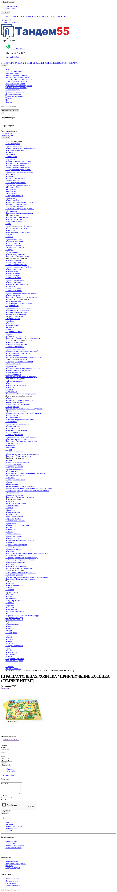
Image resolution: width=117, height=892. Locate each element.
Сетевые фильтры (13, 372)
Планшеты (10, 286)
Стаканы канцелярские (15, 349)
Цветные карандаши (14, 512)
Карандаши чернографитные (17, 310)
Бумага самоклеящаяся (15, 178)
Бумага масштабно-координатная (19, 202)
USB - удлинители (13, 375)
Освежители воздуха (14, 469)
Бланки (9, 152)
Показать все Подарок (14, 661)
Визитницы (10, 447)
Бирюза (9, 639)
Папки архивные (12, 273)
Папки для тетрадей (14, 536)
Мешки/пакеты (12, 493)
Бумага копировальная (15, 165)
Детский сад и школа (13, 826)
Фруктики (10, 654)
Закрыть (5, 813)
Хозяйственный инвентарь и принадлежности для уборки (28, 488)
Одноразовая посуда (14, 618)
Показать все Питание (14, 620)
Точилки (9, 327)
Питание (8, 100)
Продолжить (6, 811)
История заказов (11, 881)
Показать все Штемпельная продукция (20, 394)
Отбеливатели (11, 471)
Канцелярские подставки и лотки (18, 79)
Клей (8, 224)
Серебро (9, 637)
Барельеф (9, 583)
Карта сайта (10, 844)
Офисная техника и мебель (16, 88)
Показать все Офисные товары (17, 256)
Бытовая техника (12, 428)
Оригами (9, 603)
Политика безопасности (14, 846)
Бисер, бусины (11, 592)
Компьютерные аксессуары (16, 82)
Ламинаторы (11, 422)
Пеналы (9, 532)
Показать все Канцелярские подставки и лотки (23, 357)
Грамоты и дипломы (14, 575)
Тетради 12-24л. (12, 187)
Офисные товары (12, 73)
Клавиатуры (11, 366)
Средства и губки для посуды (17, 462)
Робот (8, 635)
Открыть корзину (8, 133)
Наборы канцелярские (14, 347)
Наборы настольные (14, 452)
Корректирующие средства (16, 228)
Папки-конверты (12, 276)
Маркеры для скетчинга (15, 336)
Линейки (9, 330)
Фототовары (11, 211)
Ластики (9, 323)
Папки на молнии (13, 289)
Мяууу (8, 630)
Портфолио (10, 529)
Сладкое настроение (14, 646)
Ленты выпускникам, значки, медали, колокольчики (26, 577)
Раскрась (9, 594)
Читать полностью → (11, 740)
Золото (8, 648)
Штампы (9, 387)
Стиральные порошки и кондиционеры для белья (25, 473)
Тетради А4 (10, 194)
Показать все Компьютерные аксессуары (21, 377)
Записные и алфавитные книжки (19, 172)
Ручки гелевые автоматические (18, 308)
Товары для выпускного (14, 96)
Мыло (8, 460)
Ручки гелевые (12, 306)
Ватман (9, 176)
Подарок (8, 102)
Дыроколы (10, 235)
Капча (3, 800)
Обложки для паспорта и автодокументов (22, 454)
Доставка (9, 824)
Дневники (10, 510)
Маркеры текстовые (14, 317)
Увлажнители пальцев (14, 248)
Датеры (9, 390)
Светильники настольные (16, 430)
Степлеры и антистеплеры (16, 217)
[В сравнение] (4, 756)
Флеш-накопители (13, 364)
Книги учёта (11, 157)
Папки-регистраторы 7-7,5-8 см (18, 267)
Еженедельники (12, 181)
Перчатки (10, 478)
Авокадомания (12, 624)
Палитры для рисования (15, 566)
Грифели (9, 321)
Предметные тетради (14, 196)
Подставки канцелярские (16, 344)
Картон (9, 508)
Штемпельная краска (14, 381)
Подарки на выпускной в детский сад (20, 573)
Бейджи (9, 250)
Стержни (9, 334)
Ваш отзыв (5, 783)
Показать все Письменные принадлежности (22, 338)
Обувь (8, 641)
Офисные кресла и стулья (16, 439)
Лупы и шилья (11, 252)
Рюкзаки (9, 501)
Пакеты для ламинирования (17, 424)
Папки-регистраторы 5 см (16, 265)
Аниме (8, 626)
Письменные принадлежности (17, 77)
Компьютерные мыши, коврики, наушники (23, 368)
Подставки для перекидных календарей (21, 351)
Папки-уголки (11, 271)
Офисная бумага (12, 144)
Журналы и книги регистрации (18, 161)
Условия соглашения (13, 848)
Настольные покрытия (15, 254)
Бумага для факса (12, 200)
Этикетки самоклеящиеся (16, 204)
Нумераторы (11, 392)
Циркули (9, 542)
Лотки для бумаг (12, 355)
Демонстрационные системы (17, 405)
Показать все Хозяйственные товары (19, 497)
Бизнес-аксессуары (12, 90)
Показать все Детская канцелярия (18, 568)
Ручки (8, 450)
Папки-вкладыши (13, 260)
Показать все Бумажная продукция (19, 213)
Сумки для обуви (12, 547)
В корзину (5, 765)
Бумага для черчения (14, 207)
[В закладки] (2, 756)
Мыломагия (10, 598)
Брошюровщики (12, 417)
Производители (11, 862)
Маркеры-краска (12, 319)
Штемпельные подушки (15, 385)
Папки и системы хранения (16, 75)
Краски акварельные (14, 516)
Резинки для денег (13, 243)
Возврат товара (11, 841)
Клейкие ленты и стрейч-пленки (18, 226)
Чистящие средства (13, 465)
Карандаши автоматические (17, 312)
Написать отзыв (7, 775)
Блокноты (10, 154)
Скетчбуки (10, 198)
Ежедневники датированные (17, 168)
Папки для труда (12, 538)
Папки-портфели (12, 295)
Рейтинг (4, 795)
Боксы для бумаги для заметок (18, 353)
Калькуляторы (11, 415)
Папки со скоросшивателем (16, 284)
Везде (7, 69)
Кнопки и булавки (13, 245)
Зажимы (9, 237)
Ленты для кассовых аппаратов (18, 163)
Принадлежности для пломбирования (20, 437)
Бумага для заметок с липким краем (20, 148)
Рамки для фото (12, 407)
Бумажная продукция (13, 71)
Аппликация (11, 609)
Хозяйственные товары (14, 92)
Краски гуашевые (13, 519)
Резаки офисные (12, 426)
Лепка (8, 596)
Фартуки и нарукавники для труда (19, 540)
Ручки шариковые (13, 301)
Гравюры (9, 605)
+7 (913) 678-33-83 (18, 49)
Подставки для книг (14, 549)
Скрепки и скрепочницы (15, 222)
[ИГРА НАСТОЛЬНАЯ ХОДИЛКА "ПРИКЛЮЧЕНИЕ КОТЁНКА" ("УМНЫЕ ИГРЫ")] (22, 732)
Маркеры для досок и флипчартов (19, 400)
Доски (8, 398)
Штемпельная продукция (15, 84)
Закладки (9, 551)
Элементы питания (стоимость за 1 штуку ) (23, 413)
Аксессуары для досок (14, 402)
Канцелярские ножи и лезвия (17, 232)
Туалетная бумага (13, 484)
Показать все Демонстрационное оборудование (24, 409)
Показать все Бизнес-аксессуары (18, 456)
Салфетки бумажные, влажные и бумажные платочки (27, 491)
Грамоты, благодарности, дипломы (19, 209)
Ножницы (10, 230)
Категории (5, 137)
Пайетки (9, 590)
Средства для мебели (14, 495)
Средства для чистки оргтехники (19, 362)
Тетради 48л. (11, 189)
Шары (8, 656)
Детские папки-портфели (16, 545)
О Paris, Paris (11, 633)
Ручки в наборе (12, 325)
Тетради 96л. (11, 191)
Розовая (9, 643)
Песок (8, 588)
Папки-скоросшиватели (15, 263)
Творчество (9, 98)
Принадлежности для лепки (17, 525)
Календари (10, 174)
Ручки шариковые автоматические (19, 303)
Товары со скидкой (12, 868)
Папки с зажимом (13, 282)
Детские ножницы (13, 534)
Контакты (9, 830)
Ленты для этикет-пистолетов (17, 185)
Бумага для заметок (13, 146)
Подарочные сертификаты (15, 864)
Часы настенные (12, 432)
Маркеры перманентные (15, 314)
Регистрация (10, 8)
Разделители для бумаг (15, 241)
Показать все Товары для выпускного (20, 579)
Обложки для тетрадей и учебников (20, 560)
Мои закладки (10, 883)
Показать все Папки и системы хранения (21, 297)
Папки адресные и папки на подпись (20, 293)
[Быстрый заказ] (11, 765)
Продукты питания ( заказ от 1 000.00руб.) (22, 616)
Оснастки (10, 383)
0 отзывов (5, 688)
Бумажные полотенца (14, 475)
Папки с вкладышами (14, 280)
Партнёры (9, 866)
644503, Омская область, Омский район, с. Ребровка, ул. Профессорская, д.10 (35, 16)
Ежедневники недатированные (18, 170)
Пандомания (11, 652)
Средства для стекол (14, 467)
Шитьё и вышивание (14, 585)
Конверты (10, 159)
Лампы (8, 482)
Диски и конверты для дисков (17, 370)
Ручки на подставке (13, 332)
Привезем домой (12, 828)
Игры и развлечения (14, 601)
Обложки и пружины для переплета (20, 419)
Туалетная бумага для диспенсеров (19, 486)
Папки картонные (13, 269)
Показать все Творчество (15, 611)
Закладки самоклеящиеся (16, 150)
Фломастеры (11, 514)
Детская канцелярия (13, 94)
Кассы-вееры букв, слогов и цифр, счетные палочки (26, 553)
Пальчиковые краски (14, 555)
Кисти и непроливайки (15, 521)
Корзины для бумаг (13, 239)
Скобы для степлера (14, 219)
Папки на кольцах (13, 278)
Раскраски (10, 564)
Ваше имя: (5, 779)
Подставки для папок (14, 342)
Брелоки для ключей (14, 435)
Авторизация (11, 6)
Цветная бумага (12, 506)
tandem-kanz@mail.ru (13, 57)
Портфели (10, 445)
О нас (7, 822)
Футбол (9, 650)
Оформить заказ (7, 135)
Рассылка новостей (12, 885)
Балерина (9, 628)
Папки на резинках (13, 291)
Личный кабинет (12, 879)
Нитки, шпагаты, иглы (15, 480)
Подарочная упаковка (14, 659)
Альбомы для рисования (15, 503)
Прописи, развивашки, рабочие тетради (21, 558)
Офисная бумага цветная (15, 183)
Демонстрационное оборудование (18, 86)
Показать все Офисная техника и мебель (21, 441)
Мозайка (9, 607)
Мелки (8, 527)
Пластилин (10, 523)
